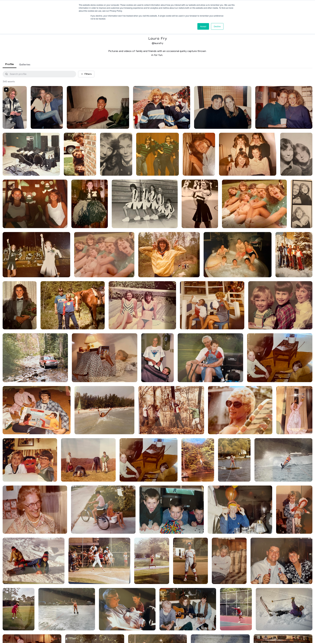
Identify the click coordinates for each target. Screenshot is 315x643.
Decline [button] (217, 26)
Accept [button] (203, 26)
